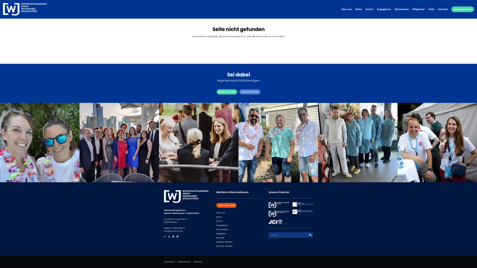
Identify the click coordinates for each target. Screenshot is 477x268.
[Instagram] (169, 237)
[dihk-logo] (303, 204)
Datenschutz (184, 261)
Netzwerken (222, 229)
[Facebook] (178, 237)
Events (219, 221)
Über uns (220, 212)
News (218, 217)
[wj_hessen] (279, 205)
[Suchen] (310, 235)
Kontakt (220, 237)
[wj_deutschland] (279, 214)
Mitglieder (221, 233)
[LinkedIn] (173, 237)
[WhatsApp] (165, 237)
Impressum (169, 261)
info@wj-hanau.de (173, 231)
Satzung (198, 261)
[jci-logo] (276, 222)
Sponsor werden (224, 246)
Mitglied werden (224, 241)
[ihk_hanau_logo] (303, 212)
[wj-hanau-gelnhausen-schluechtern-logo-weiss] (25, 9)
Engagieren (222, 225)
